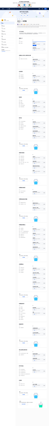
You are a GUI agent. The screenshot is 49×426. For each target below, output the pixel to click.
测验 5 (20, 254)
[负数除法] (45, 25)
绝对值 (20, 117)
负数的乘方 (21, 324)
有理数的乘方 (21, 303)
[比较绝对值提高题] (30, 25)
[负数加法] (33, 25)
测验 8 (20, 391)
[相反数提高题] (27, 25)
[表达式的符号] (43, 25)
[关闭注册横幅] (47, 11)
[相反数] (25, 25)
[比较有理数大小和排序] (23, 25)
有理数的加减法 (22, 187)
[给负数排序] (22, 25)
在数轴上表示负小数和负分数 (25, 55)
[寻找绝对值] (28, 25)
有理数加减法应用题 (23, 199)
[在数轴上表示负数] (19, 25)
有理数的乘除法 (22, 224)
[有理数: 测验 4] (42, 25)
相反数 (20, 97)
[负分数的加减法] (39, 25)
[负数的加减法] (34, 25)
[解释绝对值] (31, 25)
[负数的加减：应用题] (41, 25)
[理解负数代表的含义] (40, 25)
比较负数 (21, 71)
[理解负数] (17, 25)
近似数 (20, 380)
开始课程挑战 (3, 51)
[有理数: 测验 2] (32, 25)
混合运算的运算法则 (23, 349)
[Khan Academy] (24, 9)
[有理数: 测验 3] (38, 25)
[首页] (17, 19)
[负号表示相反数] (26, 25)
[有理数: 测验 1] (24, 25)
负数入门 (21, 38)
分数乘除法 (21, 264)
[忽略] (47, 0)
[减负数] (37, 25)
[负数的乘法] (44, 25)
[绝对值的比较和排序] (29, 25)
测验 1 (20, 87)
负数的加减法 (21, 152)
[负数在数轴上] (18, 25)
